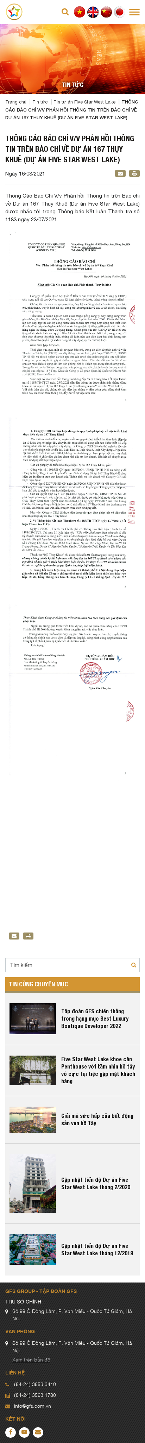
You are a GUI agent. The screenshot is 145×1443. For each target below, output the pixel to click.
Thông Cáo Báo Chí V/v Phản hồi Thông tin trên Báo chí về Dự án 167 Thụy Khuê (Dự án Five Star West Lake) (71, 109)
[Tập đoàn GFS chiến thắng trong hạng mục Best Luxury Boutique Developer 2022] (33, 1018)
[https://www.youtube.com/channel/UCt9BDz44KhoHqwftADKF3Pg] (24, 1432)
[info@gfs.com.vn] (38, 1432)
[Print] (134, 173)
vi (80, 12)
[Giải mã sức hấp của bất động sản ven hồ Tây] (33, 1120)
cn (106, 12)
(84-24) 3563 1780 (35, 1395)
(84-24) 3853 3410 (35, 1384)
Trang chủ (15, 102)
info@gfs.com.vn (32, 1406)
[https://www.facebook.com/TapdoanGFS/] (10, 1432)
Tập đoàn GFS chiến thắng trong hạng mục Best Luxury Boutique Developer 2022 (94, 1018)
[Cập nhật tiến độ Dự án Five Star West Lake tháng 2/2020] (33, 1183)
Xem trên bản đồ (31, 1360)
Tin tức (40, 102)
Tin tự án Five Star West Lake (84, 102)
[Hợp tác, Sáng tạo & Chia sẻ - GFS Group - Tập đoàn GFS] (14, 11)
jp (120, 12)
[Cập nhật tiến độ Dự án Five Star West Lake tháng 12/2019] (33, 1249)
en (93, 12)
